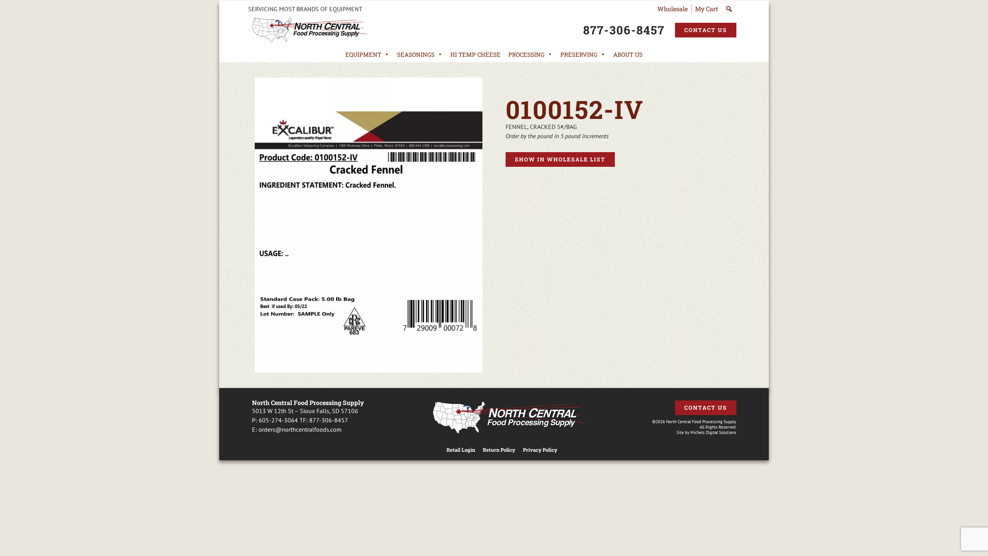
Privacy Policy (540, 450)
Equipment (363, 54)
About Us (628, 54)
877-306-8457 (328, 420)
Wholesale (672, 9)
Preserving (578, 54)
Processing (526, 54)
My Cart (706, 9)
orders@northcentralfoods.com (300, 429)
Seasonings (416, 54)
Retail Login (461, 450)
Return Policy (499, 450)
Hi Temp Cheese (475, 54)
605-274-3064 (278, 420)
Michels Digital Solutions (713, 432)
